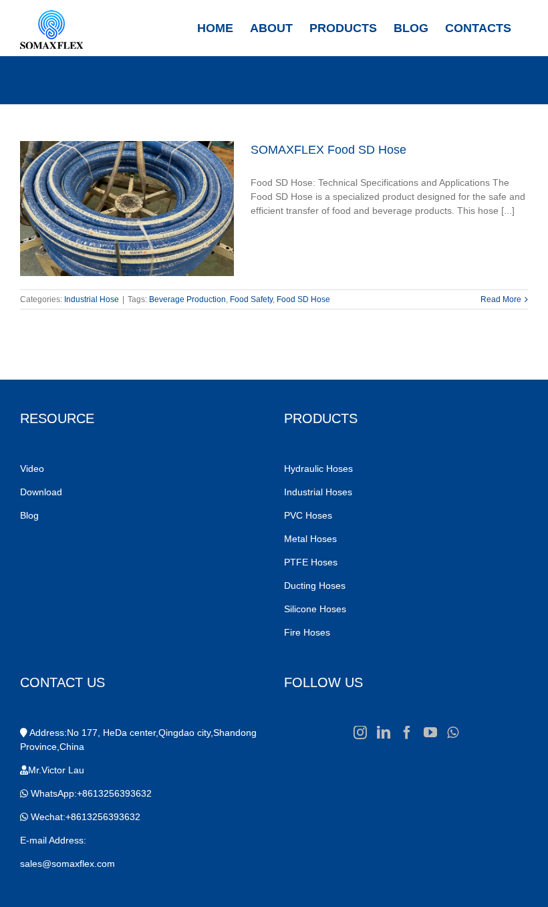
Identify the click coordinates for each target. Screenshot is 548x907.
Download (41, 492)
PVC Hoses (308, 515)
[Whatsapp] (452, 732)
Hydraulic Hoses (318, 468)
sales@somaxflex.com (67, 863)
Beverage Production (187, 299)
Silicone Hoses (316, 609)
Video (32, 468)
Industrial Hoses (319, 492)
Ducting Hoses (316, 585)
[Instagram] (360, 732)
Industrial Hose (91, 299)
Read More (501, 299)
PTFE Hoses (312, 562)
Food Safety (251, 299)
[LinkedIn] (383, 732)
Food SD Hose (303, 299)
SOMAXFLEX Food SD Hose (328, 149)
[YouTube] (430, 732)
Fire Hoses (308, 632)
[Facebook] (407, 732)
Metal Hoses (310, 538)
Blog (29, 515)
